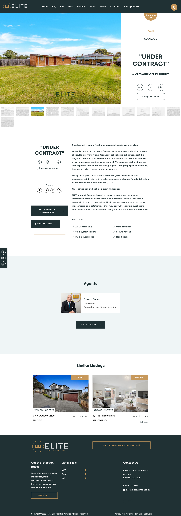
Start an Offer (44, 224)
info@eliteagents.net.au (138, 490)
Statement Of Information (47, 211)
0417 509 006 (90, 304)
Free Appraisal (131, 7)
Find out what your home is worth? (121, 445)
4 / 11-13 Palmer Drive (103, 416)
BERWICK (37, 420)
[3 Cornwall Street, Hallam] (60, 58)
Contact (115, 7)
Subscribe (43, 495)
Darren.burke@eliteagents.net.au (100, 307)
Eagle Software (145, 514)
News (103, 7)
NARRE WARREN (99, 420)
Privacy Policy (121, 514)
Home (45, 7)
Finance (81, 7)
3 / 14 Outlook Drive (44, 416)
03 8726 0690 (131, 486)
